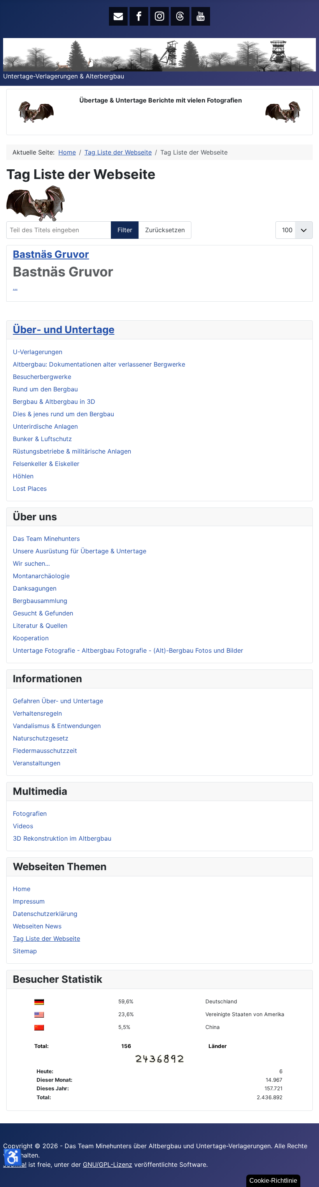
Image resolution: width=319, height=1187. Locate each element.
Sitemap (25, 951)
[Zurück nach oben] (305, 1172)
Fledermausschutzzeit (45, 750)
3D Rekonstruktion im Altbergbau (62, 838)
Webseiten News (37, 926)
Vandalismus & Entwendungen (57, 726)
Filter (124, 230)
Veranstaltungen (36, 763)
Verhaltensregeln (37, 713)
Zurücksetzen (165, 230)
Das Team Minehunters (46, 538)
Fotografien (30, 813)
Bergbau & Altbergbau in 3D (54, 401)
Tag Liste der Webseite (46, 938)
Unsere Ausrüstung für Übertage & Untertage (79, 551)
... (15, 287)
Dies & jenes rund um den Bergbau (63, 414)
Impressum (29, 901)
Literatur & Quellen (40, 625)
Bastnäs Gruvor (51, 254)
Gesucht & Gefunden (43, 613)
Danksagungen (34, 588)
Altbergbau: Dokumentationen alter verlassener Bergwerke (99, 364)
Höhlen (23, 476)
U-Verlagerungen (37, 352)
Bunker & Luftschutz (42, 439)
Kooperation (31, 638)
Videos (23, 826)
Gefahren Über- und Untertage (58, 701)
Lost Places (30, 488)
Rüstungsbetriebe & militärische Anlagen (72, 451)
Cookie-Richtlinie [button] (273, 1180)
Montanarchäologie (41, 576)
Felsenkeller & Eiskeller (46, 464)
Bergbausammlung (40, 601)
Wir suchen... (31, 563)
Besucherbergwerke (42, 377)
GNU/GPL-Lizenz (107, 1164)
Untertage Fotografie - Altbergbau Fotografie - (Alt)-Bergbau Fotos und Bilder (128, 650)
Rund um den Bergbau (45, 389)
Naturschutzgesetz (40, 738)
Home (21, 889)
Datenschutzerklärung (45, 914)
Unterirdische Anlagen (45, 426)
